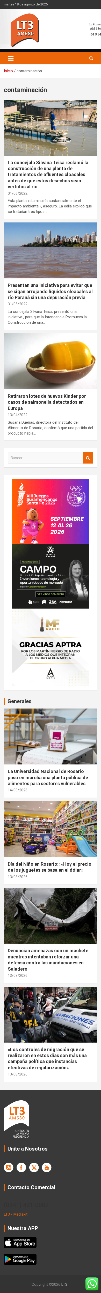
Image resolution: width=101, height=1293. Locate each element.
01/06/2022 (17, 193)
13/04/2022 (17, 415)
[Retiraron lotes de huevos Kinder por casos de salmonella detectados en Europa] (50, 361)
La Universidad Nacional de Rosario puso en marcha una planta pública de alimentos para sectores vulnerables (48, 777)
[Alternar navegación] (10, 58)
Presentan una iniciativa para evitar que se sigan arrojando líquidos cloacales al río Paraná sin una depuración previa (50, 291)
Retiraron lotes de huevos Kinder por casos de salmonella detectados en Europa (47, 402)
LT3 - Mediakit (15, 1214)
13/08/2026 (17, 877)
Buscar (88, 458)
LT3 (64, 1284)
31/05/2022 (17, 304)
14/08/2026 (17, 790)
